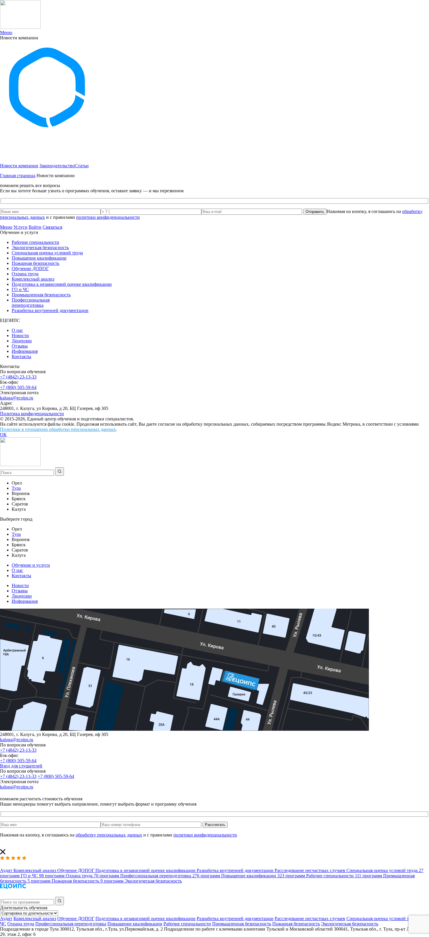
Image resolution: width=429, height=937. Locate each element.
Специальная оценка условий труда (47, 252)
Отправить (315, 211)
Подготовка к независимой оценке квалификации (62, 284)
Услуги (20, 227)
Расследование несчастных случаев (310, 918)
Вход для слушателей (21, 765)
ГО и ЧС (20, 289)
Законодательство (57, 165)
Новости (20, 335)
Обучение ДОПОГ (30, 268)
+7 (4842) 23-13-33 (18, 376)
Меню (6, 227)
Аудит (6, 918)
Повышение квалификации (39, 258)
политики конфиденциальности (108, 217)
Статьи (82, 165)
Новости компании (19, 165)
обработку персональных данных (109, 834)
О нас (17, 330)
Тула (16, 488)
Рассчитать (215, 824)
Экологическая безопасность (40, 247)
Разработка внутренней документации (50, 310)
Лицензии (22, 340)
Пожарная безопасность (35, 263)
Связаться (52, 227)
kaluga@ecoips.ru (16, 397)
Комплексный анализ (33, 278)
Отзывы (20, 346)
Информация (25, 351)
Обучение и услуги (31, 565)
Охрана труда (25, 273)
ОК (3, 434)
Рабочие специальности (35, 242)
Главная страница (17, 175)
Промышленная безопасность (41, 294)
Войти (35, 227)
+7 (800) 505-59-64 (18, 387)
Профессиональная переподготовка (31, 302)
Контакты (21, 356)
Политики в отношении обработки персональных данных (58, 429)
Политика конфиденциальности (32, 413)
